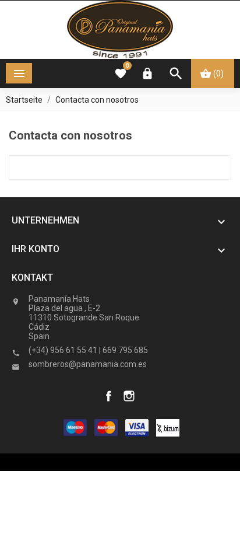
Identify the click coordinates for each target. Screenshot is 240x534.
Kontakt (32, 277)
